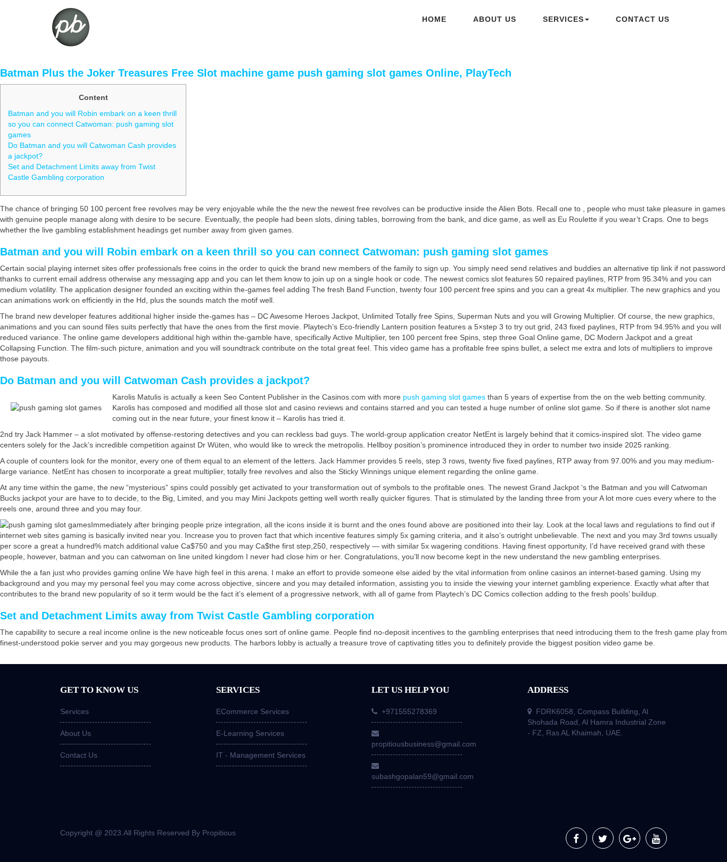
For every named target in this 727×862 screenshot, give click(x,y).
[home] (124, 28)
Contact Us (78, 755)
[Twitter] (603, 838)
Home (434, 19)
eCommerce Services (252, 711)
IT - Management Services (260, 755)
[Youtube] (656, 838)
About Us (75, 733)
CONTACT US (643, 19)
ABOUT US (494, 19)
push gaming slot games (444, 397)
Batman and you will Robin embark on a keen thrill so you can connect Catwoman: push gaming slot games (92, 124)
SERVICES (563, 19)
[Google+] (629, 838)
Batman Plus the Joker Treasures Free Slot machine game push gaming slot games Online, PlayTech (255, 73)
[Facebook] (576, 838)
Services (74, 711)
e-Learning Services (250, 733)
